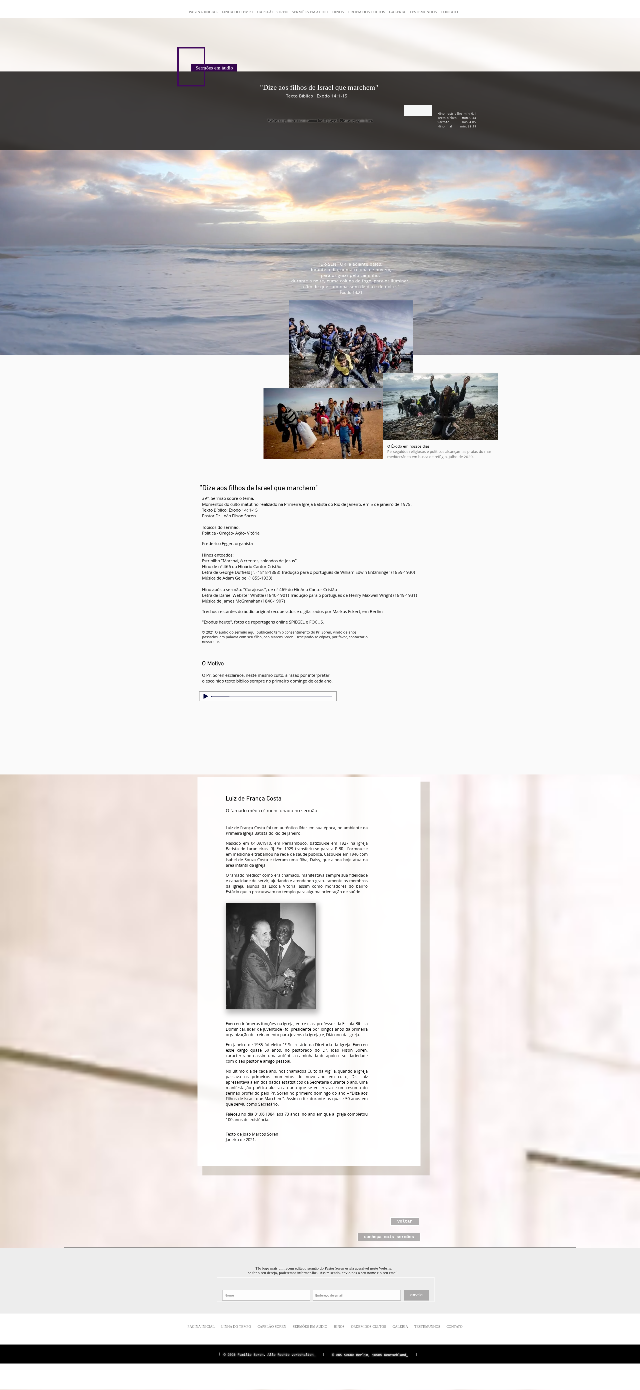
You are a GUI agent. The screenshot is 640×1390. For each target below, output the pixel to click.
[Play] (206, 696)
